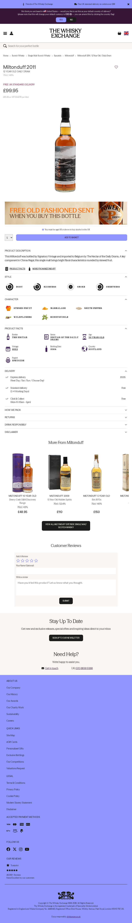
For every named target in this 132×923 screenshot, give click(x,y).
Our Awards (12, 700)
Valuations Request (15, 768)
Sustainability (12, 714)
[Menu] (5, 33)
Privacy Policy (13, 789)
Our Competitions (15, 761)
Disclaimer (11, 432)
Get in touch (51, 668)
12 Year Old (96, 337)
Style (8, 276)
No (71, 20)
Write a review (22, 577)
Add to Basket (72, 237)
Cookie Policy (12, 796)
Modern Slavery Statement (19, 802)
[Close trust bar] (128, 4)
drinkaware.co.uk (73, 916)
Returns (10, 417)
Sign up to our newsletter (66, 638)
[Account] (11, 33)
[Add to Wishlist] (116, 67)
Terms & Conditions (15, 782)
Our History (12, 694)
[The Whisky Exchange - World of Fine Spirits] (65, 33)
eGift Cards (11, 742)
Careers (10, 720)
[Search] (5, 46)
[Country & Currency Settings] (126, 33)
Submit (66, 601)
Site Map (10, 735)
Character (11, 299)
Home (5, 55)
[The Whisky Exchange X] (15, 849)
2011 (15, 349)
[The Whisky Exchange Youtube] (27, 849)
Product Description (17, 250)
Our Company (13, 687)
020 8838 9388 (84, 668)
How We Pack (13, 410)
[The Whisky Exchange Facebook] (8, 849)
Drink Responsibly (15, 424)
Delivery (10, 371)
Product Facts (14, 328)
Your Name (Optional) (25, 565)
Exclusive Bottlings (15, 755)
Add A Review (22, 556)
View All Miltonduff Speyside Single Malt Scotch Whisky (66, 526)
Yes (61, 20)
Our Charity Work (15, 707)
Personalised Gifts (14, 748)
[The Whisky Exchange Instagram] (20, 849)
